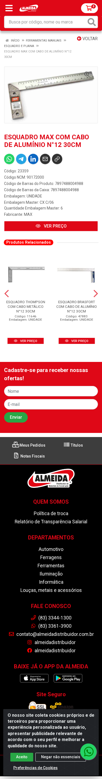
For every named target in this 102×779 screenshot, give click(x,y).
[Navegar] (6, 293)
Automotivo (51, 549)
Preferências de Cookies (35, 768)
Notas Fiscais (32, 456)
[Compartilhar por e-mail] (45, 159)
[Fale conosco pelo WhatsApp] (88, 751)
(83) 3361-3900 (54, 626)
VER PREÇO (55, 226)
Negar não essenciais (60, 757)
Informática (51, 582)
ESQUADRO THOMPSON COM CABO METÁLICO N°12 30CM (25, 306)
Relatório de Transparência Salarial (51, 521)
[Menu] (9, 8)
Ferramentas (51, 565)
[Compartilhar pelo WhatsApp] (9, 159)
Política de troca (51, 513)
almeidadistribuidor (54, 642)
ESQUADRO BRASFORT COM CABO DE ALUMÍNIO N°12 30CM (76, 306)
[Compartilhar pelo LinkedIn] (33, 159)
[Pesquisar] (91, 22)
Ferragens (51, 557)
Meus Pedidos (32, 445)
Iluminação (51, 574)
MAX (28, 214)
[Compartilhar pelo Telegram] (21, 159)
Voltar (89, 38)
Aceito (21, 757)
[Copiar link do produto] (57, 159)
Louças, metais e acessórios (51, 590)
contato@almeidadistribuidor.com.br (54, 634)
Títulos (76, 445)
